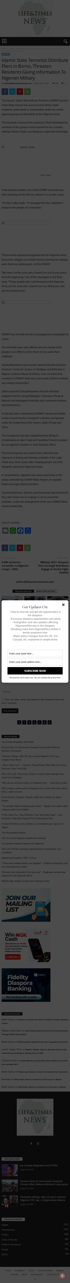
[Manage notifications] (62, 1275)
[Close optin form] (64, 605)
